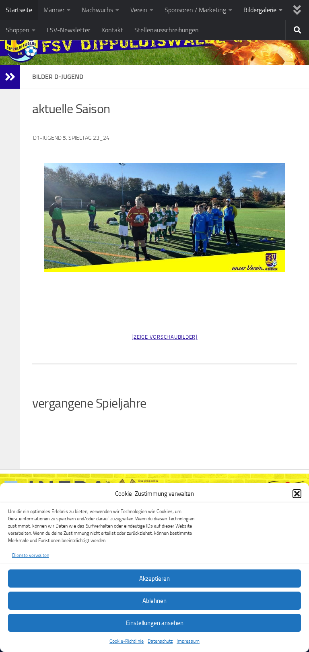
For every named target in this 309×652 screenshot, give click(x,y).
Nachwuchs (97, 10)
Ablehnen (154, 600)
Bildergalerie (259, 10)
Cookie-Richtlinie (126, 641)
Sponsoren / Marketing (195, 10)
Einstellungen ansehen (154, 623)
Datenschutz (160, 641)
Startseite (19, 10)
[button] (297, 494)
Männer (53, 10)
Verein (138, 10)
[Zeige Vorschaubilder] (165, 337)
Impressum (188, 641)
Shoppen (17, 30)
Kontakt (112, 30)
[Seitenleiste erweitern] (10, 77)
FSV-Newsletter (68, 30)
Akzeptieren (154, 578)
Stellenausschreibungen (166, 30)
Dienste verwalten (30, 555)
